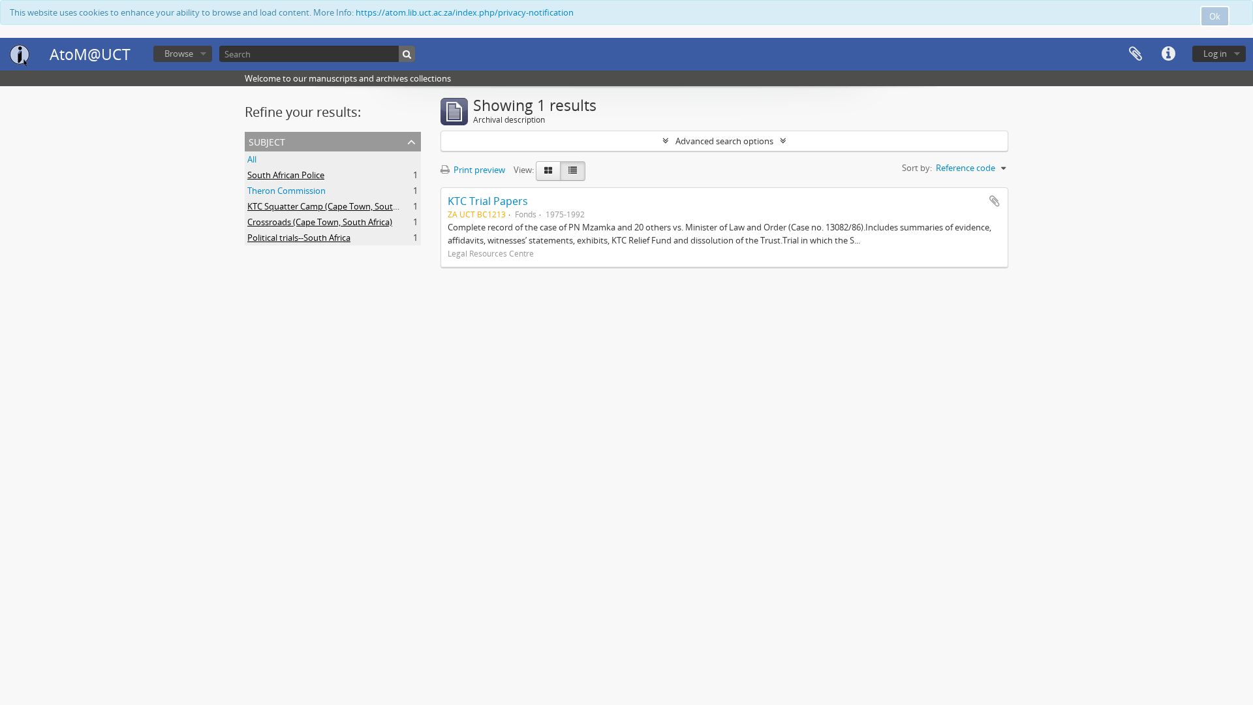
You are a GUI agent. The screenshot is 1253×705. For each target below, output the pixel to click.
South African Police (285, 175)
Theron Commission (286, 190)
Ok (1214, 16)
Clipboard (1135, 54)
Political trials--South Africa (298, 237)
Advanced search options (724, 141)
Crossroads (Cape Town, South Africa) (319, 222)
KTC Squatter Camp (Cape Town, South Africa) (335, 206)
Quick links (1168, 54)
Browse (178, 53)
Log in (1215, 53)
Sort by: (917, 168)
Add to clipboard (994, 201)
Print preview (478, 170)
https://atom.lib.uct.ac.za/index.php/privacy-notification (465, 12)
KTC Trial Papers (488, 201)
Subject (267, 140)
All (251, 159)
